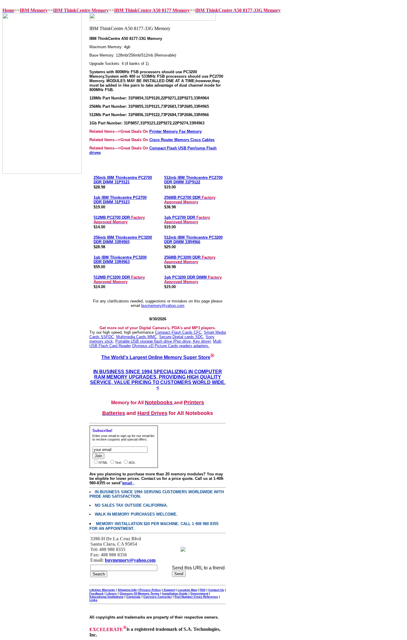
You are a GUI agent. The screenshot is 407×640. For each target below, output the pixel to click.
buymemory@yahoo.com (162, 305)
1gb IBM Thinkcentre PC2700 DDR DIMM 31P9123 (120, 199)
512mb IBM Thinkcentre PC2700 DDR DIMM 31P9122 (193, 179)
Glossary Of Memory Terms (139, 593)
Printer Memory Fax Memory (175, 131)
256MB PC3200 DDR (189, 259)
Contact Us (216, 589)
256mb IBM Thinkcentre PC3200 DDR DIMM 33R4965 (123, 239)
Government (199, 593)
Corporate (133, 596)
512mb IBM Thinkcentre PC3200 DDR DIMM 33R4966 (193, 239)
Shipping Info (127, 589)
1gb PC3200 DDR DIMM (193, 279)
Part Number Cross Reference (196, 596)
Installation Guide (175, 593)
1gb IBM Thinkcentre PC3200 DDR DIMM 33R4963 (120, 259)
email (127, 483)
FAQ (203, 589)
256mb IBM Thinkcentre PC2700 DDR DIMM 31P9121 (123, 179)
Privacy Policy (150, 589)
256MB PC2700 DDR (189, 199)
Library (111, 593)
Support (169, 589)
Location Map (187, 589)
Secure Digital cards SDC (181, 337)
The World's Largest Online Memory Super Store (155, 357)
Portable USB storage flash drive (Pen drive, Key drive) (163, 341)
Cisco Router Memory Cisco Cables (182, 140)
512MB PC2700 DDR (119, 219)
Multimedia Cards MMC (136, 337)
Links (93, 600)
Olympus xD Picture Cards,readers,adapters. (170, 346)
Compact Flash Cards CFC (178, 332)
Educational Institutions (106, 596)
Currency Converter (157, 596)
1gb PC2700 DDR (187, 219)
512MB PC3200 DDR (119, 279)
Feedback (96, 593)
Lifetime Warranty (102, 589)
